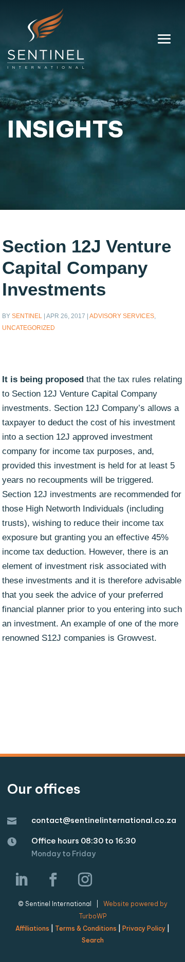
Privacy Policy (143, 928)
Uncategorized (28, 327)
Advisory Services (121, 316)
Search (93, 940)
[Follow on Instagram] (85, 880)
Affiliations (32, 928)
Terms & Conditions (86, 928)
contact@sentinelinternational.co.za (103, 820)
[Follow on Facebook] (53, 880)
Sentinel (27, 316)
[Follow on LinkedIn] (21, 880)
